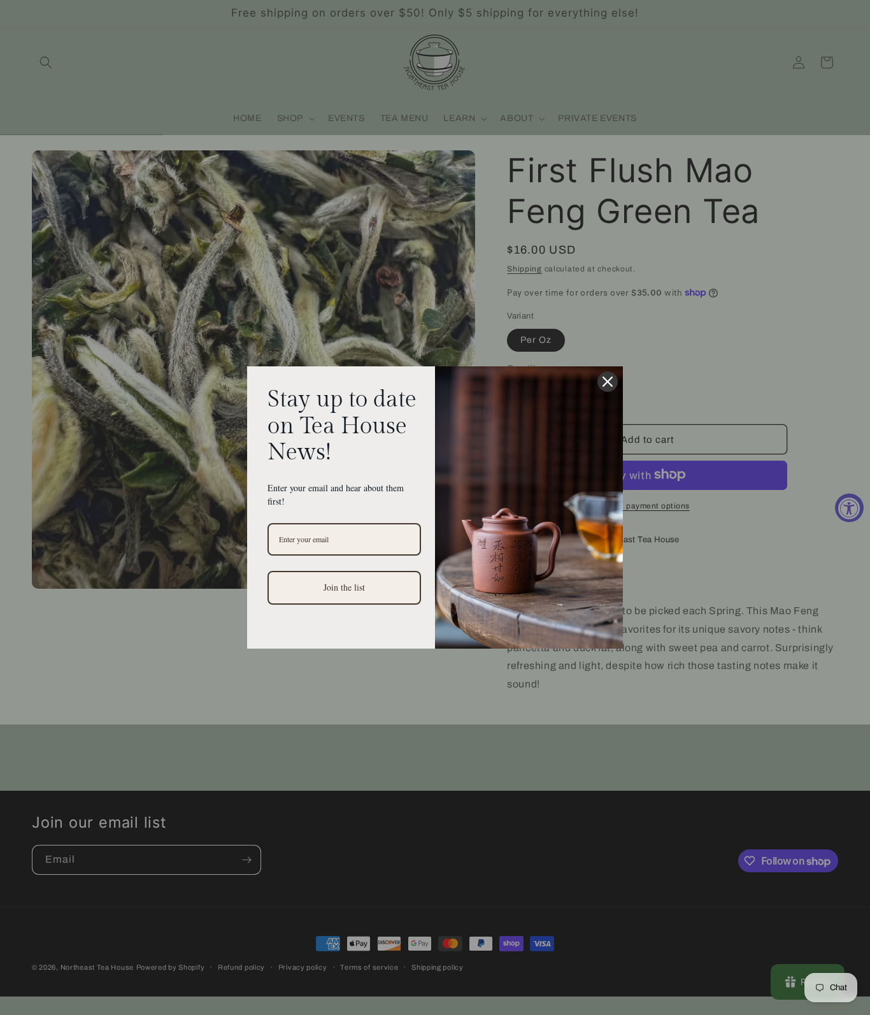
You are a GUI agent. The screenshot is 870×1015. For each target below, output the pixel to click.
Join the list (344, 587)
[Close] (607, 381)
